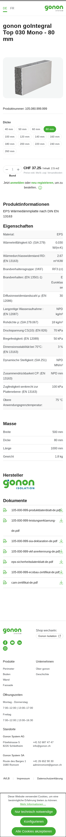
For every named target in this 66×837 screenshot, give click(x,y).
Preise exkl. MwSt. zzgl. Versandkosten (43, 173)
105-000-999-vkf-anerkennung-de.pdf (35, 551)
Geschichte (42, 674)
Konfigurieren (34, 821)
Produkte (9, 661)
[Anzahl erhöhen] (18, 169)
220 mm (40, 143)
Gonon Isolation (47, 636)
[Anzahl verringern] (7, 169)
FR (12, 8)
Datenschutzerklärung (50, 778)
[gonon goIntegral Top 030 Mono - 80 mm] (33, 77)
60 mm (36, 129)
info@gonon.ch (42, 745)
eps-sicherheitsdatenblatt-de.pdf (32, 561)
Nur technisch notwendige (34, 812)
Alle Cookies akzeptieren (34, 831)
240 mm (55, 143)
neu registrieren (42, 182)
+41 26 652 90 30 (43, 761)
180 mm (9, 143)
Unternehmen (45, 661)
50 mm (23, 129)
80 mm (50, 129)
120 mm (25, 136)
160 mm (55, 136)
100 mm (9, 136)
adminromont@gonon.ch (47, 764)
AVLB (6, 778)
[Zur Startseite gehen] (54, 8)
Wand (6, 679)
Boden (6, 674)
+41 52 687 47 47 (43, 742)
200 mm (25, 143)
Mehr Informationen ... (33, 804)
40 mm (9, 129)
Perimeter (8, 668)
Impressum (23, 778)
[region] (33, 77)
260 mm (9, 151)
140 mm (40, 136)
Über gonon (43, 668)
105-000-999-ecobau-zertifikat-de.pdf (35, 572)
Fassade (8, 685)
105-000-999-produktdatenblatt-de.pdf (35, 510)
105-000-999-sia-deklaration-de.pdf (34, 541)
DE (5, 8)
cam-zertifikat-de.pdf (24, 582)
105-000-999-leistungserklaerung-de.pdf (33, 525)
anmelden (17, 182)
